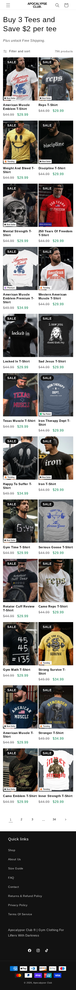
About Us (14, 859)
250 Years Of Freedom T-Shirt (56, 233)
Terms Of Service (20, 914)
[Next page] (65, 819)
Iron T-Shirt (47, 484)
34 (54, 819)
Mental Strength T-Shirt (17, 233)
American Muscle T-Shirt (18, 734)
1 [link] (11, 819)
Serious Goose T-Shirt (56, 547)
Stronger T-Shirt (51, 733)
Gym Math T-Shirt (16, 669)
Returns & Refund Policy (25, 896)
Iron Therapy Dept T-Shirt (54, 422)
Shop (11, 850)
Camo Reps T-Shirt (53, 606)
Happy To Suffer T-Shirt (17, 486)
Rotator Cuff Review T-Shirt (19, 608)
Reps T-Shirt (48, 105)
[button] (8, 5)
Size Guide (15, 868)
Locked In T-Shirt (16, 361)
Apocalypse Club (42, 982)
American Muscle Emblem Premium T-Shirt (18, 298)
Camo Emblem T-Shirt (20, 796)
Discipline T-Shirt (52, 168)
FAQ (11, 877)
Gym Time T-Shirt (16, 547)
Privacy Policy (17, 905)
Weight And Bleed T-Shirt (19, 170)
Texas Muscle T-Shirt (19, 420)
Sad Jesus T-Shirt (52, 361)
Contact (13, 886)
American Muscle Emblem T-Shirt (16, 106)
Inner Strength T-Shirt (56, 796)
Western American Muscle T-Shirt (53, 296)
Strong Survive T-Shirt (52, 671)
